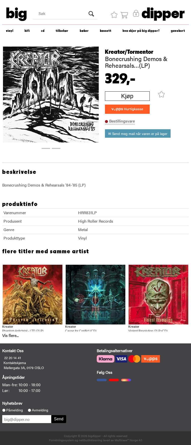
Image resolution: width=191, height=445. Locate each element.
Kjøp (127, 96)
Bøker (84, 31)
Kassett (105, 31)
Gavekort (178, 31)
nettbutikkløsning (90, 440)
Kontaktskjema (14, 362)
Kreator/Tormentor (129, 52)
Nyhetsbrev (12, 403)
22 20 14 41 (12, 357)
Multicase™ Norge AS (128, 440)
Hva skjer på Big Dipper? (141, 31)
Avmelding (40, 410)
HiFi (27, 31)
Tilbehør (62, 31)
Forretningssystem (61, 440)
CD (43, 31)
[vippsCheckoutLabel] (127, 109)
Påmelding (14, 410)
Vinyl (9, 31)
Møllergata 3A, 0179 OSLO (24, 367)
